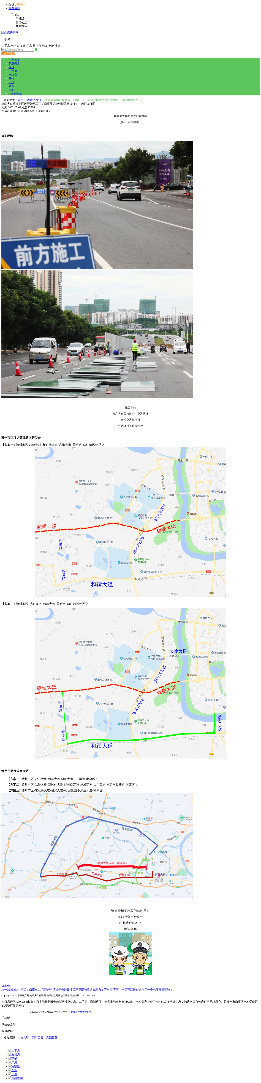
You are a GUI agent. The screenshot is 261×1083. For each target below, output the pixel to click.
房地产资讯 (34, 99)
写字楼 (15, 1066)
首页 (20, 99)
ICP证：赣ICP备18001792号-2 (15, 1011)
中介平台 (15, 93)
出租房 (13, 74)
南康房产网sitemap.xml (81, 1011)
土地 (11, 89)
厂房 (11, 82)
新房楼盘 (14, 63)
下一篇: (138, 989)
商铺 (11, 78)
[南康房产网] (9, 32)
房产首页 (14, 59)
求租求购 (17, 1078)
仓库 (11, 85)
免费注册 (14, 8)
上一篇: (52, 989)
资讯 (11, 67)
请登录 (21, 4)
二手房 (13, 71)
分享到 (5, 985)
